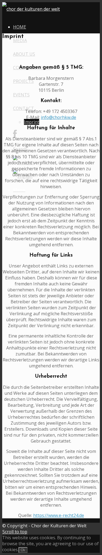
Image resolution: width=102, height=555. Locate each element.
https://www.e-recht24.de (58, 515)
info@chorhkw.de (58, 117)
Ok (23, 550)
